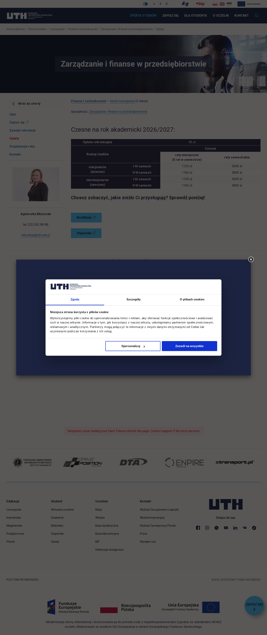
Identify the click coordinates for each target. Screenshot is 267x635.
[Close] (250, 259)
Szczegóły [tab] (133, 299)
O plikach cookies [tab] (192, 299)
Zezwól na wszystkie (189, 346)
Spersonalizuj (130, 346)
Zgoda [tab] (75, 299)
